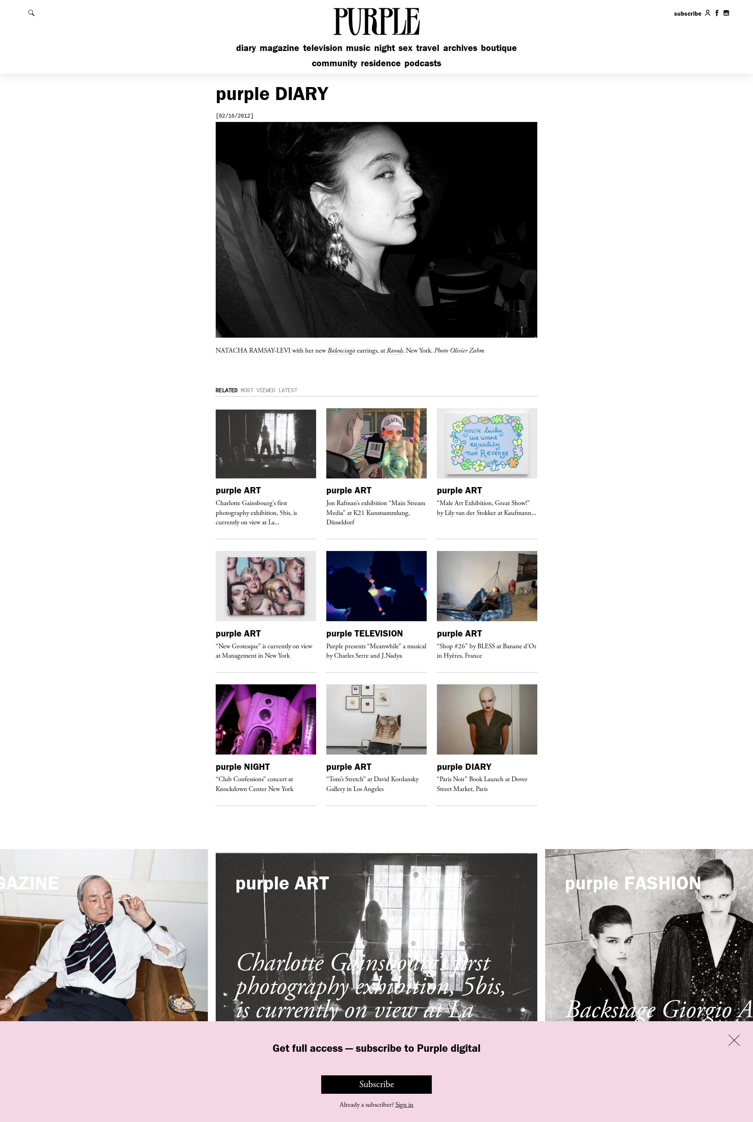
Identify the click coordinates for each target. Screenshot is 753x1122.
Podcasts (422, 63)
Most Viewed (258, 390)
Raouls (395, 350)
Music (358, 47)
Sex (405, 47)
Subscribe (376, 1084)
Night (384, 47)
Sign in (404, 1104)
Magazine (279, 47)
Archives (460, 47)
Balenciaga (341, 350)
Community (334, 63)
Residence (381, 63)
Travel (427, 47)
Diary (246, 47)
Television (322, 47)
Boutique (499, 47)
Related (227, 390)
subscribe (688, 13)
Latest (287, 390)
